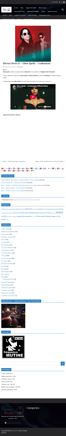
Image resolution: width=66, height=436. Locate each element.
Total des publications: (7, 389)
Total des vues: (5, 384)
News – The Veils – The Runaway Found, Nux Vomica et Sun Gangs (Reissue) (21, 185)
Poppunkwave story (19, 11)
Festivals (60, 209)
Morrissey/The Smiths (33, 11)
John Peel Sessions (6, 253)
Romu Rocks (14, 430)
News (22, 7)
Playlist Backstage (6, 285)
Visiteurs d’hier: (5, 381)
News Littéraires (5, 271)
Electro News (4, 245)
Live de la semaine (6, 258)
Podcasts (34, 216)
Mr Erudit (53, 213)
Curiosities (39, 209)
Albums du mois (20, 209)
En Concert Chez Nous (50, 209)
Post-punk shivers (6, 290)
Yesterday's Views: (6, 379)
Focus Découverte (6, 213)
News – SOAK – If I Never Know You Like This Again (49, 161)
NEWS (59, 212)
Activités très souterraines (8, 209)
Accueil (16, 7)
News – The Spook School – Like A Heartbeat (13, 190)
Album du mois (42, 7)
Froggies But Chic (6, 250)
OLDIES (4, 216)
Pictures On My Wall (12, 216)
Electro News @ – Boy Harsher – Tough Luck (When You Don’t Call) (19, 180)
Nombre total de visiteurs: (8, 387)
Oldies (3, 277)
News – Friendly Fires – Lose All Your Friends (13, 182)
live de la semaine (28, 213)
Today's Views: (5, 373)
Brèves (3, 239)
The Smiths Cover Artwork (8, 295)
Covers (34, 209)
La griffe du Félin (16, 213)
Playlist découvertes (6, 287)
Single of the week (31, 7)
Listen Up (3, 255)
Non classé (4, 274)
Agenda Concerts (52, 11)
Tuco (7, 219)
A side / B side (5, 229)
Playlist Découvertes (24, 216)
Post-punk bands (43, 216)
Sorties (43, 11)
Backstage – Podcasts (7, 237)
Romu (14, 66)
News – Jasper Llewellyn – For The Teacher (13, 188)
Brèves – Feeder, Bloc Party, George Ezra (14, 161)
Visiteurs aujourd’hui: (7, 376)
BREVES (29, 209)
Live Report (4, 261)
